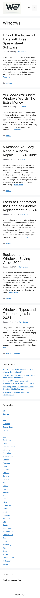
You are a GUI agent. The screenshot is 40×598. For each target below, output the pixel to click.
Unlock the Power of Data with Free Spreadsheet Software (19, 41)
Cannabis (6, 430)
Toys (5, 551)
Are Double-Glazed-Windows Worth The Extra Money (19, 98)
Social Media (8, 535)
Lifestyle (6, 502)
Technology (16, 353)
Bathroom (6, 414)
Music (5, 512)
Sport (5, 538)
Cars (5, 434)
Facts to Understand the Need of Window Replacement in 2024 (20, 206)
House (8, 136)
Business (9, 83)
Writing (5, 564)
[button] (29, 8)
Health (5, 483)
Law (4, 499)
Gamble (6, 469)
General (6, 479)
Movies (5, 509)
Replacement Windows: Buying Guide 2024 (16, 259)
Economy (6, 450)
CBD (4, 437)
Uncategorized (8, 558)
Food (5, 466)
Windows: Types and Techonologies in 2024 (19, 314)
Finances (6, 463)
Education (7, 453)
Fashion (6, 460)
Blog (4, 420)
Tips (4, 548)
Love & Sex (7, 505)
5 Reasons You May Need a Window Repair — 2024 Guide (20, 151)
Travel (5, 554)
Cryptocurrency (9, 447)
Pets (4, 522)
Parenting (6, 518)
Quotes (8, 298)
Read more (7, 77)
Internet (6, 492)
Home (5, 486)
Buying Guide (8, 427)
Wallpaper (7, 561)
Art (4, 411)
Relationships (8, 531)
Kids (4, 496)
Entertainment (8, 456)
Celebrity (6, 443)
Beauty (5, 417)
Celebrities (7, 440)
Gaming (6, 476)
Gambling (6, 473)
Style (5, 541)
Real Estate (7, 528)
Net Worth (7, 515)
